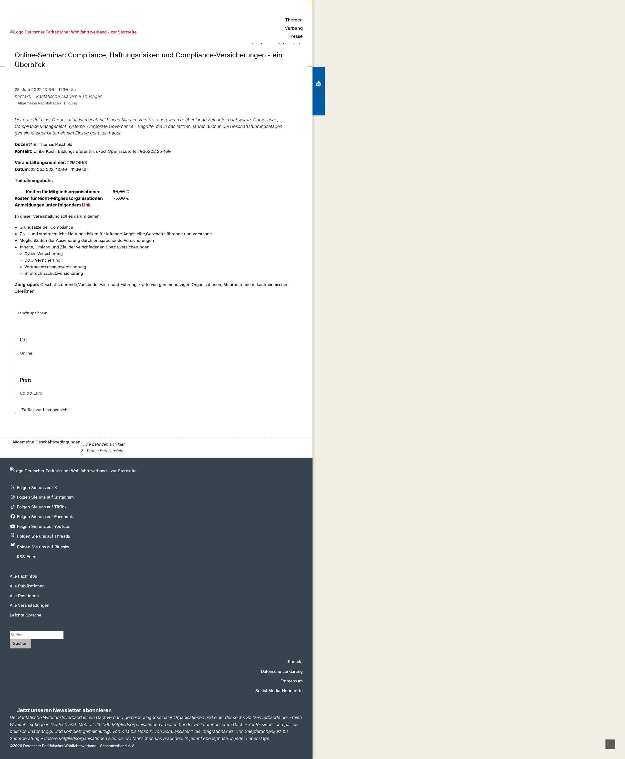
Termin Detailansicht (105, 450)
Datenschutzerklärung (282, 671)
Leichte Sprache (26, 615)
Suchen (20, 643)
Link (86, 204)
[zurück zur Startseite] (73, 32)
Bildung (70, 103)
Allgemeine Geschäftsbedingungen (46, 442)
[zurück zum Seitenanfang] (610, 744)
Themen (294, 20)
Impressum (292, 681)
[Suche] (318, 73)
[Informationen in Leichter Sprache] (318, 84)
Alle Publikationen (27, 586)
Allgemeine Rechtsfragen (39, 103)
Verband (294, 28)
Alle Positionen (24, 595)
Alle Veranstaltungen (29, 605)
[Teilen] (318, 109)
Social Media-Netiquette (279, 690)
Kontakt (295, 661)
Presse (295, 36)
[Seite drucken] (318, 98)
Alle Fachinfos (23, 576)
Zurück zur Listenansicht (45, 409)
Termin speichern (32, 313)
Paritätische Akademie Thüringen (69, 96)
